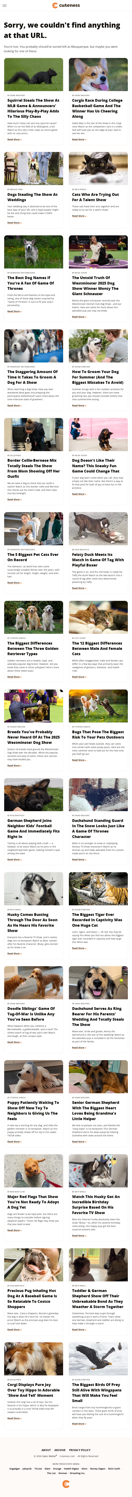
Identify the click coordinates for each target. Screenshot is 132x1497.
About (46, 1450)
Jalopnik (27, 1468)
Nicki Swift (114, 1468)
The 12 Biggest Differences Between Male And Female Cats (97, 648)
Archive (60, 1450)
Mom (84, 1468)
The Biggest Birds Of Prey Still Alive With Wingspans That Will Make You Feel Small (97, 1392)
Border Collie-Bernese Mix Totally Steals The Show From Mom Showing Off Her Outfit (33, 468)
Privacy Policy (79, 1450)
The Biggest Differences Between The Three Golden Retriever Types (32, 648)
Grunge (57, 1468)
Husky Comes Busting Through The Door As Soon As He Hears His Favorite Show (32, 922)
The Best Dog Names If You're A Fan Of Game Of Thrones (30, 283)
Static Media (49, 1456)
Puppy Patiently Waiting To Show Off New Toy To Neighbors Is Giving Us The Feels (33, 1110)
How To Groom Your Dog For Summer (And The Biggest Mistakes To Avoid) (97, 377)
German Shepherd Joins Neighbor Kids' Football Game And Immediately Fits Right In (33, 828)
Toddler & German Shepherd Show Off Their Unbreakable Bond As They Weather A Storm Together (97, 1298)
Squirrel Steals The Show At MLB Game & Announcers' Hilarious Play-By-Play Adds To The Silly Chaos (33, 108)
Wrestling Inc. (77, 1473)
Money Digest (97, 1468)
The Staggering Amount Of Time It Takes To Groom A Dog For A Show (32, 377)
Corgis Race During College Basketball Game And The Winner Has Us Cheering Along (97, 108)
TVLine (38, 1468)
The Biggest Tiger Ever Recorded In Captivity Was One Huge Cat (97, 920)
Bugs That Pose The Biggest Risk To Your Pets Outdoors (98, 734)
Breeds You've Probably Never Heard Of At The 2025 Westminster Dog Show (33, 737)
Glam (47, 1468)
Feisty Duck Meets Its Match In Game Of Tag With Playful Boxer (98, 560)
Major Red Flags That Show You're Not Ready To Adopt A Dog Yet (33, 1202)
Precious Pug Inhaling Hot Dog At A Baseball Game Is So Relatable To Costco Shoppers (32, 1298)
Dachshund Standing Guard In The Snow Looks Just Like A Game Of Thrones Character (98, 828)
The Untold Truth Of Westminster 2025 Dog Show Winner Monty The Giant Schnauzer (95, 285)
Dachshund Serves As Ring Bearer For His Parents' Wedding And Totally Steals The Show (98, 1016)
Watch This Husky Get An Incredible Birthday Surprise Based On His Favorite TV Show (96, 1204)
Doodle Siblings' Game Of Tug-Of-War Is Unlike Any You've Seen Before (31, 1014)
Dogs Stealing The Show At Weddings (32, 197)
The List (51, 1473)
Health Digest (71, 1468)
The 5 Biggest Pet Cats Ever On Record (33, 557)
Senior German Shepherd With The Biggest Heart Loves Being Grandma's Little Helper (95, 1110)
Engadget (14, 1468)
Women (62, 1473)
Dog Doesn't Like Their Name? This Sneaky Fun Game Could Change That (95, 466)
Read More (13, 139)
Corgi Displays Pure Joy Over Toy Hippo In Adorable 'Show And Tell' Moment (33, 1390)
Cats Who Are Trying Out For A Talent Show (95, 197)
